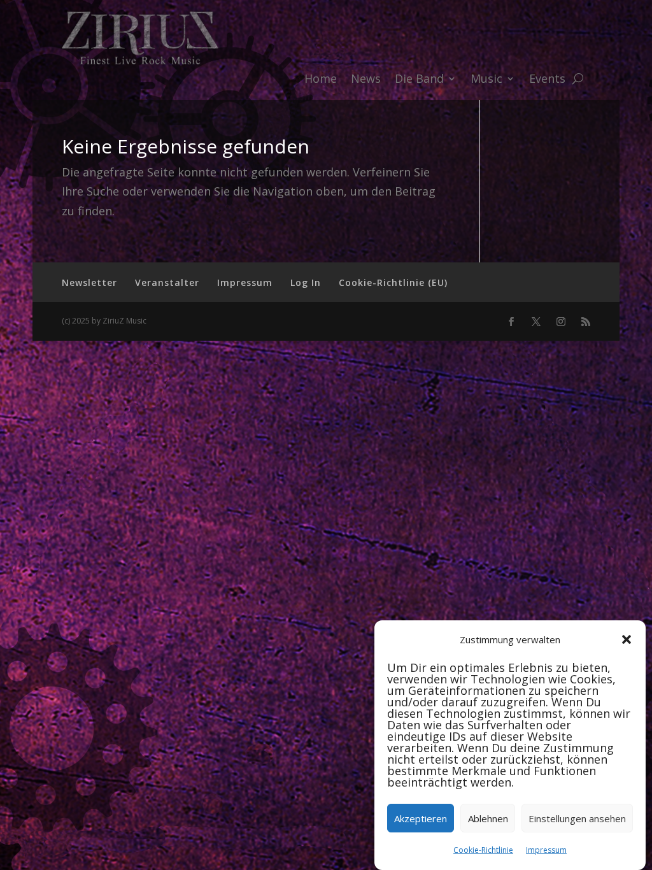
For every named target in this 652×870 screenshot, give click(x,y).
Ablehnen (488, 818)
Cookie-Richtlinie (483, 850)
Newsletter (89, 282)
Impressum (546, 850)
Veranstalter (167, 282)
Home (320, 80)
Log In (305, 282)
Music (486, 80)
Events (547, 80)
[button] (626, 639)
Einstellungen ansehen (577, 818)
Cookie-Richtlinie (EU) (393, 282)
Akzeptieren (420, 818)
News (366, 80)
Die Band (419, 80)
